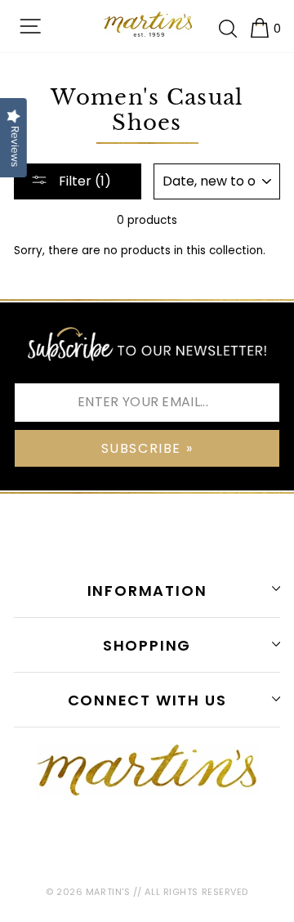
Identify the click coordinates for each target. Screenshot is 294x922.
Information (147, 590)
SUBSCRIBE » (147, 448)
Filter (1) (83, 181)
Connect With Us (147, 700)
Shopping (147, 645)
